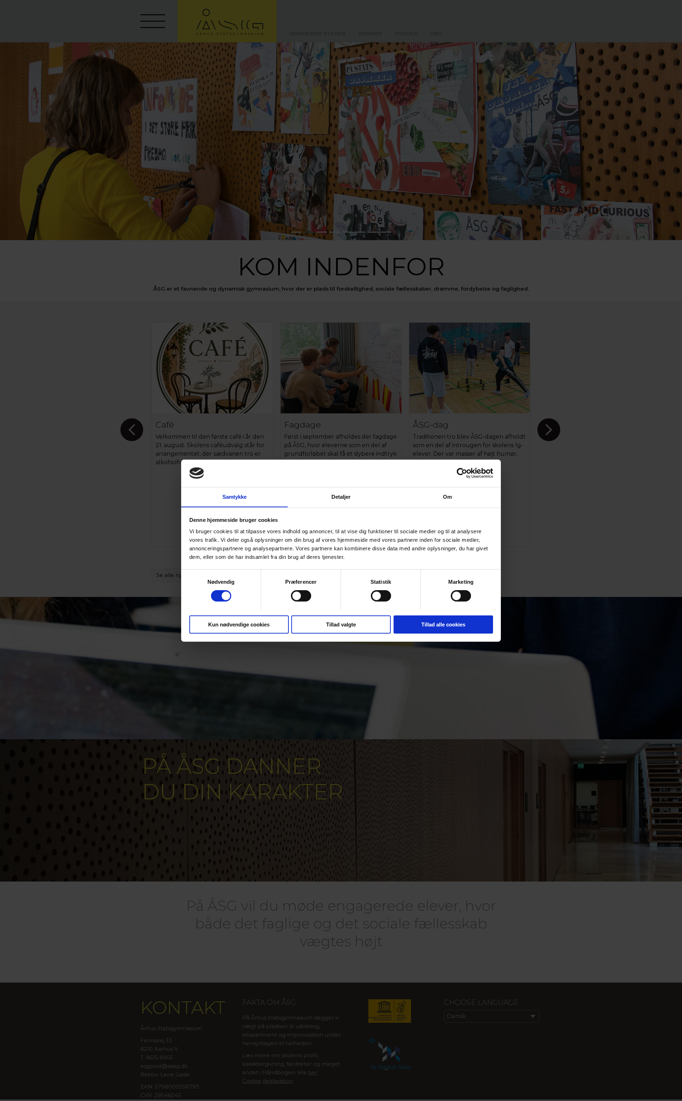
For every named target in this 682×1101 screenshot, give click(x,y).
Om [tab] (447, 496)
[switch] (301, 596)
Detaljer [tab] (341, 496)
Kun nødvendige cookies (239, 624)
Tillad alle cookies (443, 624)
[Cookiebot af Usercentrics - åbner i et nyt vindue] (462, 473)
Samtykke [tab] (234, 496)
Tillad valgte (341, 624)
